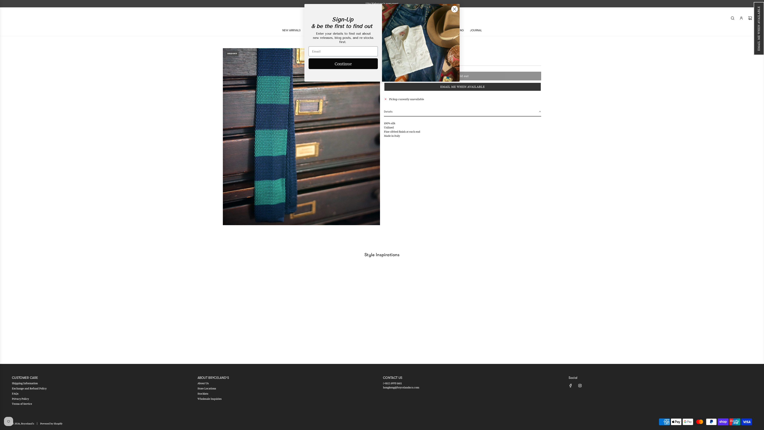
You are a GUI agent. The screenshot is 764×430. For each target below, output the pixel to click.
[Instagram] (580, 385)
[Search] (732, 18)
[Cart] (750, 18)
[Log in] (741, 18)
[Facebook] (570, 385)
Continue (343, 63)
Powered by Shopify (51, 423)
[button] (759, 28)
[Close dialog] (454, 9)
